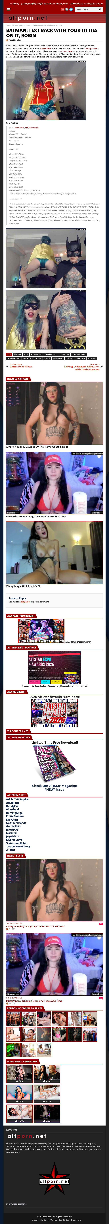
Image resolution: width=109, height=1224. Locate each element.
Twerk (69, 358)
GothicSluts (13, 826)
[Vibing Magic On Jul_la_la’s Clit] (54, 552)
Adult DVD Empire (17, 799)
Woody (12, 929)
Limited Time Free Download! (54, 742)
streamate (58, 358)
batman (17, 354)
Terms (53, 1220)
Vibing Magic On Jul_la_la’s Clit (86, 4)
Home (8, 26)
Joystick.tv (12, 836)
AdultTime (12, 802)
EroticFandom (15, 816)
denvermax (51, 354)
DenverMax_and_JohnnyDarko (27, 127)
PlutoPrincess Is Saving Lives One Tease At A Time (48, 4)
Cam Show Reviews (14, 923)
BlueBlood (12, 809)
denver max (36, 354)
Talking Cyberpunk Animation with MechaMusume (81, 367)
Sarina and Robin (16, 843)
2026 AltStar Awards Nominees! (55, 696)
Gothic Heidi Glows (21, 365)
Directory (76, 1220)
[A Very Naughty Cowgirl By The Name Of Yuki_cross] (54, 413)
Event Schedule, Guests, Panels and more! (54, 686)
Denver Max (45, 48)
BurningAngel (14, 813)
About (35, 1220)
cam (26, 354)
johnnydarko (13, 358)
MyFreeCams (14, 839)
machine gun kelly (32, 358)
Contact (44, 1220)
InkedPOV (12, 829)
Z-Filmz (10, 850)
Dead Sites (64, 1220)
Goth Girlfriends (16, 823)
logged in (25, 602)
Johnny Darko (91, 48)
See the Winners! (77, 642)
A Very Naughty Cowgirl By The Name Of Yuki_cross (37, 446)
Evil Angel (12, 819)
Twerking (80, 358)
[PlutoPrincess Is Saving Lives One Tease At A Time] (54, 483)
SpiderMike (16, 40)
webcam (91, 358)
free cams (64, 354)
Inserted (11, 833)
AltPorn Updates (18, 26)
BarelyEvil (12, 806)
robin (47, 358)
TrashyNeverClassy (18, 846)
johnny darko (78, 354)
